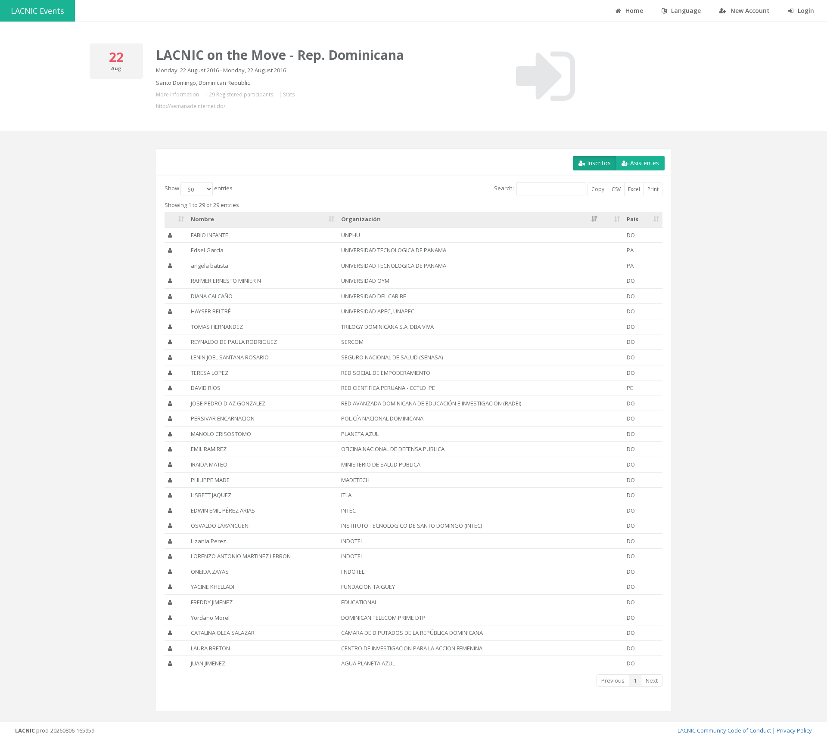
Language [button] (685, 10)
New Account (749, 10)
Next (652, 680)
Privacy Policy (794, 730)
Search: (504, 188)
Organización (361, 219)
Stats (289, 94)
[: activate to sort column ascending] (176, 219)
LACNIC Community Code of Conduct (724, 730)
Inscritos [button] (598, 163)
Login (805, 10)
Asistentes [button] (643, 163)
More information (177, 94)
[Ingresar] (545, 76)
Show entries (199, 188)
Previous (613, 680)
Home (633, 10)
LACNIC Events (37, 11)
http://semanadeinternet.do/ (190, 106)
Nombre (202, 219)
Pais (632, 219)
